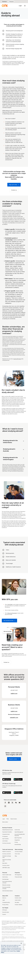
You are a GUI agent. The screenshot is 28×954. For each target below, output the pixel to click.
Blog (16, 856)
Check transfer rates (6, 874)
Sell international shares (7, 890)
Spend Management (19, 832)
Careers (4, 914)
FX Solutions (5, 836)
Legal (3, 900)
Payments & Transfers (7, 832)
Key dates (17, 902)
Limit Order (10, 604)
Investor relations (18, 904)
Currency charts (5, 865)
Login (20, 5)
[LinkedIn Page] (8, 802)
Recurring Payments (12, 613)
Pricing (16, 842)
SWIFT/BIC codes (6, 867)
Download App (18, 844)
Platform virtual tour (6, 851)
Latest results (18, 900)
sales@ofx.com (14, 717)
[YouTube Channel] (19, 802)
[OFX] (5, 6)
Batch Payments (18, 837)
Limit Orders (5, 840)
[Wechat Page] (16, 802)
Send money (5, 876)
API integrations (18, 874)
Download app (5, 879)
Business (4, 1)
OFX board (4, 909)
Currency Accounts (6, 843)
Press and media (18, 876)
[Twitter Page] (12, 802)
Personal (11, 1)
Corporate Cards (5, 834)
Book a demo (5, 822)
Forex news (17, 853)
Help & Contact (13, 818)
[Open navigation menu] (25, 5)
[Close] (21, 943)
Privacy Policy (5, 904)
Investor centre (18, 897)
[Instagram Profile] (5, 806)
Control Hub (17, 829)
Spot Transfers (5, 838)
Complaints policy (6, 902)
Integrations (17, 840)
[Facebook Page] (5, 802)
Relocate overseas (6, 885)
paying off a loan (17, 358)
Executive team (5, 912)
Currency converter (6, 853)
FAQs (7, 818)
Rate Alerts (4, 863)
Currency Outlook (18, 851)
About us (4, 897)
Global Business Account (7, 829)
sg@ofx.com (14, 693)
